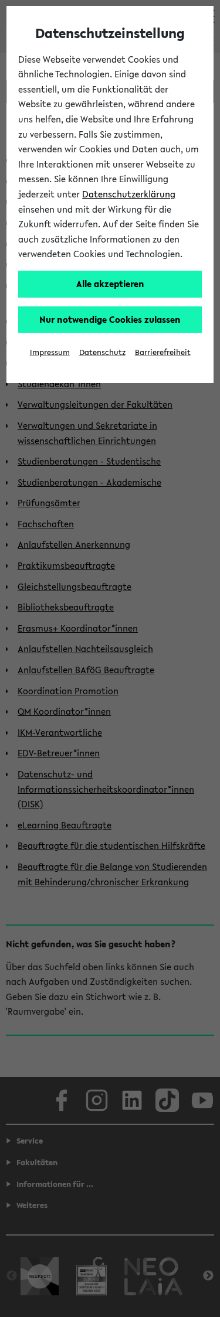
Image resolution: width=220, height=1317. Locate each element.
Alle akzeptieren (110, 283)
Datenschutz (102, 352)
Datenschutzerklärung (128, 193)
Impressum (50, 352)
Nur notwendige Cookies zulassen (110, 319)
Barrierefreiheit (163, 352)
